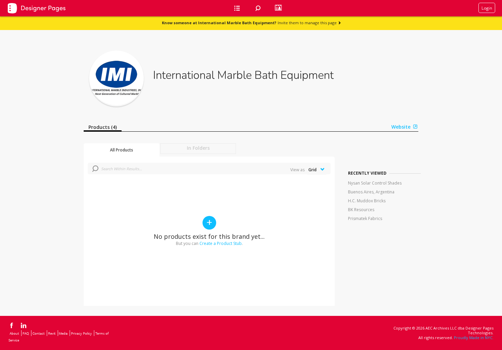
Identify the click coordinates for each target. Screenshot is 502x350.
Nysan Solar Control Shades (375, 183)
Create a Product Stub (220, 243)
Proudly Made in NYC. (473, 337)
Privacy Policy (81, 333)
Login (487, 7)
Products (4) (102, 127)
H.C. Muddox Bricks (367, 201)
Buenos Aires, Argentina (371, 192)
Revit (52, 333)
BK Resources (361, 210)
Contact (38, 333)
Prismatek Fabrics (365, 218)
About (14, 333)
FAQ (26, 333)
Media (63, 333)
